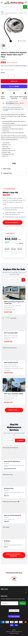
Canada (13, 610)
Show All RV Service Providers (13, 555)
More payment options (14, 90)
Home (2, 11)
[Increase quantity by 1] (14, 76)
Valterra (4, 59)
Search (20, 440)
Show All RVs (13, 410)
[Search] (25, 7)
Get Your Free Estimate (11, 222)
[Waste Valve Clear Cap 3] (3, 46)
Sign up (22, 603)
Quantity (3, 72)
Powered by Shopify (14, 633)
